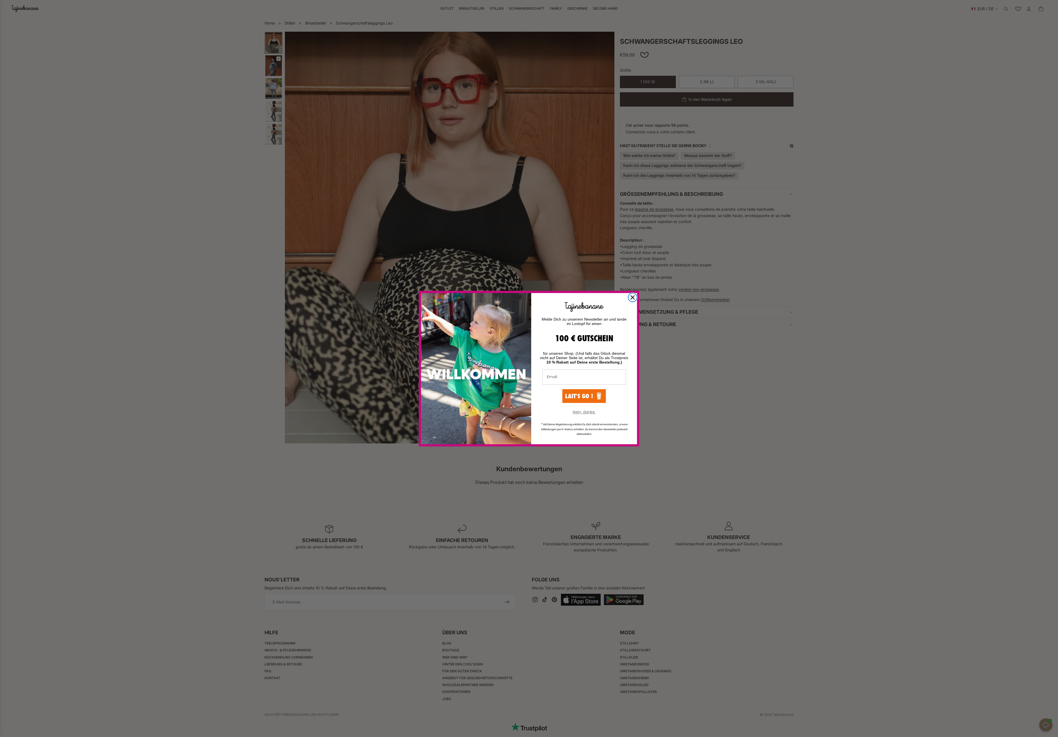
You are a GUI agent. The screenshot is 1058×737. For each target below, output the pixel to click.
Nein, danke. (584, 412)
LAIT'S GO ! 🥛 (584, 396)
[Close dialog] (632, 297)
